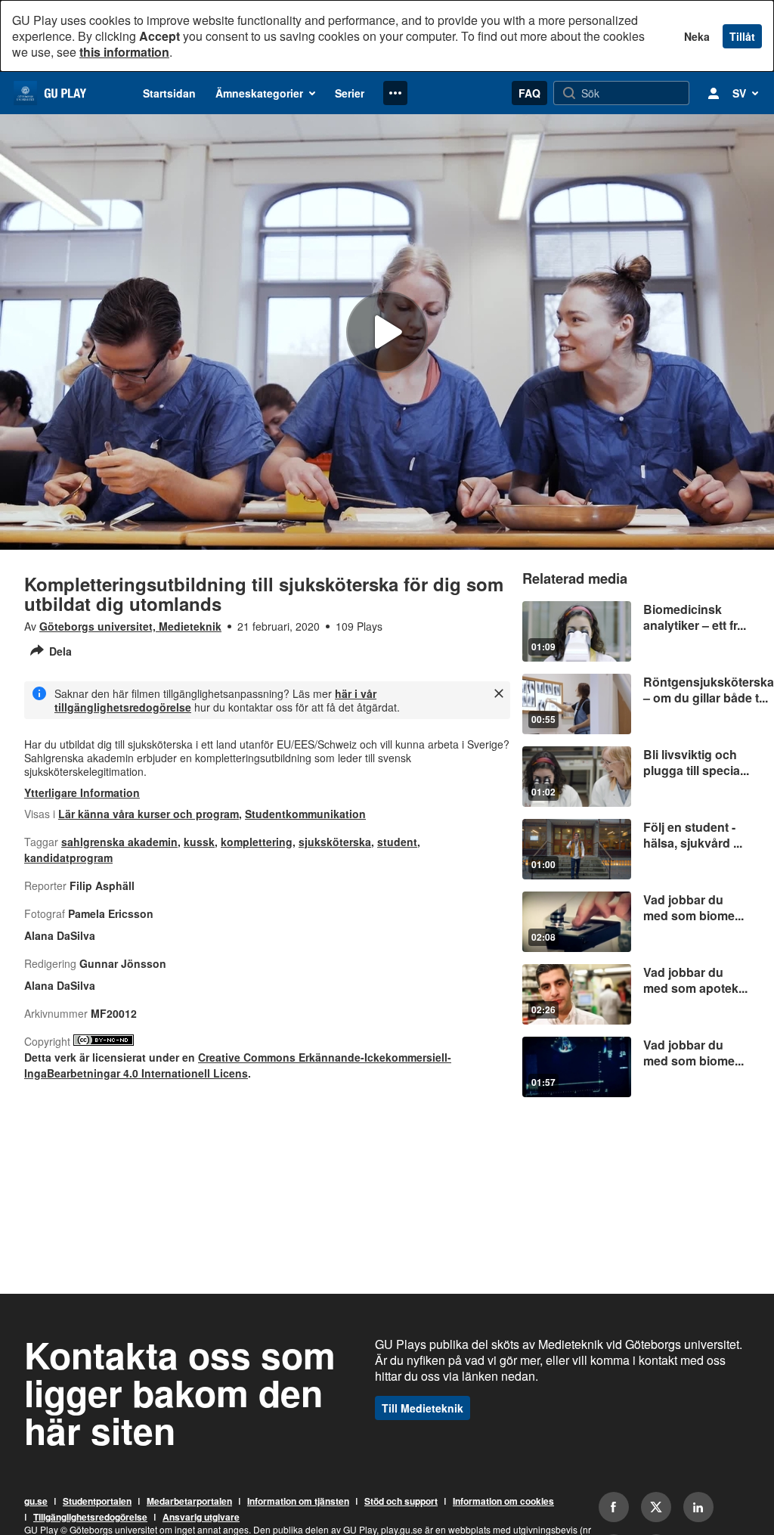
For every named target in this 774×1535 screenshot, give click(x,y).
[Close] (499, 693)
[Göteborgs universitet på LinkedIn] (698, 1507)
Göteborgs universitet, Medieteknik (130, 626)
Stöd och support (401, 1502)
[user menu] (713, 93)
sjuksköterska (335, 841)
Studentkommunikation (305, 813)
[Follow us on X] (656, 1507)
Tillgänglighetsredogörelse (90, 1518)
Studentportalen (97, 1502)
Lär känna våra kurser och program (148, 813)
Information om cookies (503, 1502)
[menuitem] (169, 93)
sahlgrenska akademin (119, 841)
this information (124, 51)
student (397, 841)
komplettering (257, 841)
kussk (199, 841)
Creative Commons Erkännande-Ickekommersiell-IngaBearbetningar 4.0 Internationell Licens (237, 1065)
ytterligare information (82, 792)
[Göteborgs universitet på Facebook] (614, 1507)
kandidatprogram (68, 857)
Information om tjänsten (298, 1502)
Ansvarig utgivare (201, 1518)
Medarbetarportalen (189, 1502)
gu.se (36, 1502)
